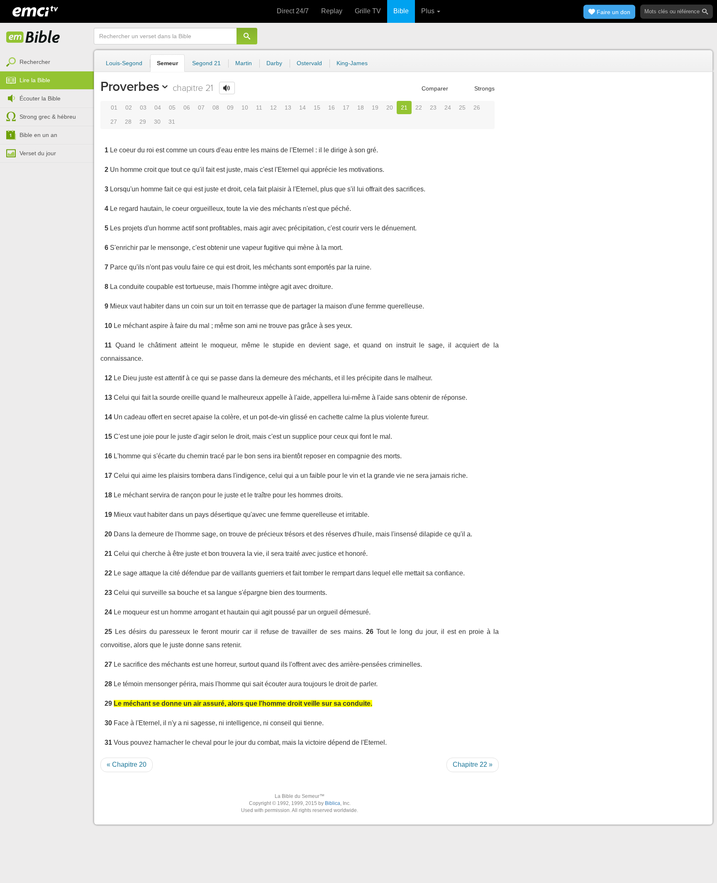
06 (186, 107)
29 (142, 121)
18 (360, 107)
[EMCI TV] (35, 10)
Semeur (167, 63)
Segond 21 (206, 63)
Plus (428, 11)
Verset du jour (38, 153)
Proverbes (129, 86)
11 (259, 107)
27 (113, 121)
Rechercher (35, 62)
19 (375, 107)
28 (128, 121)
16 (331, 107)
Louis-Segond (124, 63)
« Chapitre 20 (126, 764)
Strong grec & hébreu (48, 116)
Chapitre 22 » (473, 764)
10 (244, 107)
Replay (331, 11)
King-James (352, 63)
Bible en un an (38, 135)
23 (433, 107)
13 (288, 107)
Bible (401, 11)
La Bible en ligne (33, 37)
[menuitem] (47, 62)
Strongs (484, 88)
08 (215, 107)
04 (157, 107)
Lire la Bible (35, 80)
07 (201, 107)
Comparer (434, 88)
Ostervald (309, 63)
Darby (274, 63)
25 (462, 107)
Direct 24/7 (293, 11)
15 (317, 107)
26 (476, 107)
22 (418, 107)
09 (230, 107)
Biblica (332, 803)
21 (404, 107)
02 (128, 107)
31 (171, 121)
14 (302, 107)
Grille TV (368, 11)
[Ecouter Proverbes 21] (227, 88)
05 (172, 107)
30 (157, 121)
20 (389, 107)
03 (143, 107)
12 (273, 107)
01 (114, 107)
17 (346, 107)
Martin (243, 63)
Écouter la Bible (40, 98)
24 (447, 107)
